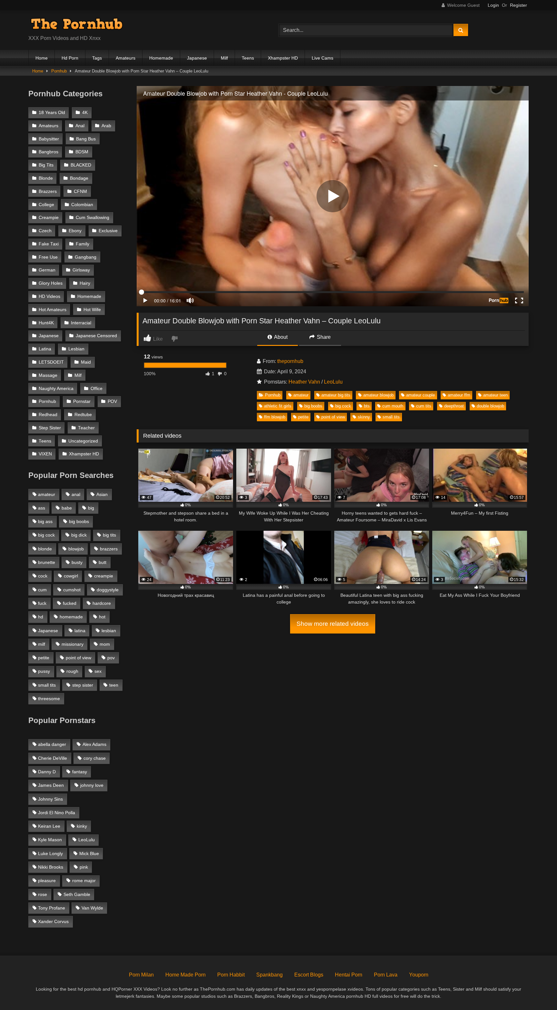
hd (40, 616)
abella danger (52, 744)
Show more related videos (333, 623)
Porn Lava (385, 974)
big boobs (313, 406)
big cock (343, 406)
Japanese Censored (96, 335)
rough (72, 671)
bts (367, 406)
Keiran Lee (49, 826)
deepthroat (454, 406)
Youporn (418, 974)
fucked (69, 603)
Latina (45, 349)
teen (113, 685)
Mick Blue (89, 853)
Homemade (161, 58)
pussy (44, 671)
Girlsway (81, 270)
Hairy (85, 283)
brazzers (109, 548)
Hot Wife (92, 309)
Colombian (82, 204)
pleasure (47, 880)
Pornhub (59, 71)
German (47, 270)
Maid (86, 362)
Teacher (86, 427)
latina (79, 630)
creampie (103, 575)
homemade (71, 616)
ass (41, 507)
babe (67, 507)
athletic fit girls (277, 406)
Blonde (46, 178)
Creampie (49, 217)
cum (42, 589)
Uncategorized (83, 441)
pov (111, 657)
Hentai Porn (348, 974)
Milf (224, 58)
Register (518, 5)
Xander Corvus (53, 921)
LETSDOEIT (51, 362)
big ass (45, 521)
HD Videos (49, 296)
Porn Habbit (231, 974)
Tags (97, 58)
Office (97, 388)
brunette (46, 562)
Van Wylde (92, 907)
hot (102, 616)
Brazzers (48, 191)
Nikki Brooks (50, 867)
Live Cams (322, 58)
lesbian (109, 630)
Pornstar (82, 401)
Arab (106, 125)
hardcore (102, 603)
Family (82, 244)
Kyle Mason (50, 839)
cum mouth (392, 406)
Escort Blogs (308, 974)
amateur (300, 395)
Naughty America (56, 388)
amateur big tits (335, 395)
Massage (48, 375)
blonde (45, 548)
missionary (72, 644)
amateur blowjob (378, 395)
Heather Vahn (304, 382)
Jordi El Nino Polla (56, 812)
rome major (84, 880)
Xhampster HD (283, 58)
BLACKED (81, 165)
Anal (79, 125)
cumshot (72, 589)
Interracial (81, 322)
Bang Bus (86, 139)
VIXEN (45, 454)
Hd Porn (70, 58)
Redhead (48, 414)
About (280, 337)
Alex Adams (94, 744)
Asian (102, 494)
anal (76, 494)
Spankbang (269, 974)
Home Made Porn (185, 974)
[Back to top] (537, 991)
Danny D (47, 771)
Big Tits (46, 165)
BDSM (81, 151)
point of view (333, 416)
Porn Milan (141, 974)
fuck (42, 603)
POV (112, 401)
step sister (82, 685)
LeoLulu (333, 382)
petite (303, 416)
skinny (364, 416)
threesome (49, 698)
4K (85, 112)
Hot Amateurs (52, 309)
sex (98, 671)
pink (84, 867)
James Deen (51, 785)
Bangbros (48, 151)
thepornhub (290, 361)
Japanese (197, 58)
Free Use (48, 257)
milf (41, 644)
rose (42, 894)
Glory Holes (51, 283)
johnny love (91, 785)
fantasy (79, 771)
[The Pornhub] (76, 24)
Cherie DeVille (52, 758)
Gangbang (85, 257)
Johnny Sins (50, 799)
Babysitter (49, 139)
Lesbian (76, 349)
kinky (82, 826)
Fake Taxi (49, 244)
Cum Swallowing (92, 217)
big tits (109, 535)
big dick (79, 535)
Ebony (75, 230)
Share (323, 337)
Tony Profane (51, 907)
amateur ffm (459, 395)
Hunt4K (46, 322)
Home (41, 58)
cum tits (423, 406)
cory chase (94, 758)
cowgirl (71, 575)
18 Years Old (52, 112)
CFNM (80, 191)
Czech (45, 230)
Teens (248, 58)
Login (493, 5)
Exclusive (108, 230)
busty (77, 562)
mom (105, 644)
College (46, 204)
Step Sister (50, 427)
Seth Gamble (77, 894)
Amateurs (125, 58)
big (91, 507)
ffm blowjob (274, 416)
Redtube (83, 414)
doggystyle (108, 589)
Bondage (79, 178)
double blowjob (490, 406)
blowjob (76, 548)
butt (102, 562)
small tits (391, 416)
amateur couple (420, 395)
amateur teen (495, 395)
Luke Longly (50, 853)
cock (42, 575)
